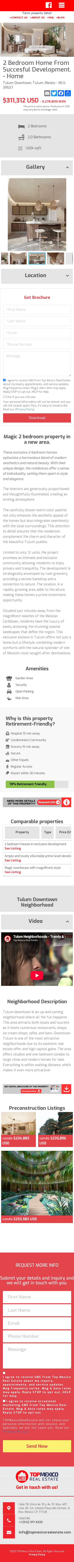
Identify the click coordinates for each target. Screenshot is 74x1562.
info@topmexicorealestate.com (45, 1532)
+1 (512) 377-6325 (31, 1522)
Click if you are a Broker (21, 397)
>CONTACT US (18, 17)
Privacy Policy (24, 409)
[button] (69, 182)
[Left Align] (48, 5)
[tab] (37, 167)
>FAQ (50, 17)
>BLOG (60, 17)
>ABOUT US (37, 17)
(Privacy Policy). (16, 1431)
